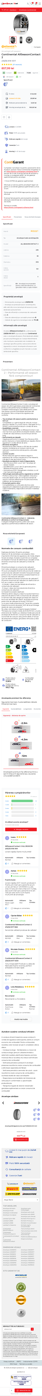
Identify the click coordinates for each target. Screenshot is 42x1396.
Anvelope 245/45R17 (27, 1256)
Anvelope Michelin (9, 1208)
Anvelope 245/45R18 (9, 1263)
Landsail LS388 (8, 1223)
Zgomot (32, 73)
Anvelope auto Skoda (28, 1216)
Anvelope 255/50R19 (27, 1258)
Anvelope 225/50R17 (27, 1252)
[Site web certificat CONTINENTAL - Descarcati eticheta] (21, 1300)
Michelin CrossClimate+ (28, 1223)
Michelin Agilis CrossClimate (26, 1225)
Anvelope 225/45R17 (9, 1252)
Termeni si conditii (25, 1364)
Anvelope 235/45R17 (27, 1250)
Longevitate (27, 709)
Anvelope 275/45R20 (27, 1263)
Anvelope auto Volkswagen (26, 1209)
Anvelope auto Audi (27, 1212)
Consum (7, 73)
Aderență (19, 73)
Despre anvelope (26, 1239)
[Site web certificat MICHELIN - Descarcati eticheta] (21, 1276)
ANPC (19, 1361)
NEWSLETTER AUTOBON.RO (13, 1326)
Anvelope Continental (10, 1213)
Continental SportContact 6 (8, 1229)
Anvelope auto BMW (28, 1214)
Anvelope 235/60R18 (10, 1260)
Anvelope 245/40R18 (9, 1265)
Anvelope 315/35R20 (27, 1265)
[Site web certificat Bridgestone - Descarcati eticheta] (21, 1312)
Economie (37, 709)
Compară (37, 47)
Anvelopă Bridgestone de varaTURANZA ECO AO (21, 1126)
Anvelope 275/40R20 (28, 1260)
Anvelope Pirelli (8, 1210)
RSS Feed (13, 1364)
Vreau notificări (9, 1361)
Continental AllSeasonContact (9, 1240)
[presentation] (3, 1103)
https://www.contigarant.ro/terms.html (18, 207)
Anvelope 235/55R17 (27, 1254)
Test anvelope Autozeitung (25, 1233)
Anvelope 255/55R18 (9, 1258)
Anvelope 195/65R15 (9, 1254)
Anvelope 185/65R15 (9, 1256)
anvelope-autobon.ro (16, 1368)
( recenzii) (17, 65)
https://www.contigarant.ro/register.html (22, 171)
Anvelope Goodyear (9, 1215)
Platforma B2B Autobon (29, 1237)
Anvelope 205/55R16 (9, 1250)
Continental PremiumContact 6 (9, 1233)
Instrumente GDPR (30, 1361)
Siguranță (6, 709)
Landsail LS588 (8, 1221)
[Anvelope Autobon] (9, 3)
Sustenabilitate (16, 709)
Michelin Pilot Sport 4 (28, 1218)
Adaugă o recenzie (22, 829)
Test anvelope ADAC (27, 1229)
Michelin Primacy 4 (27, 1221)
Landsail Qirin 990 (9, 1218)
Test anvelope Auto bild (29, 1231)
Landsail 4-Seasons (9, 1225)
